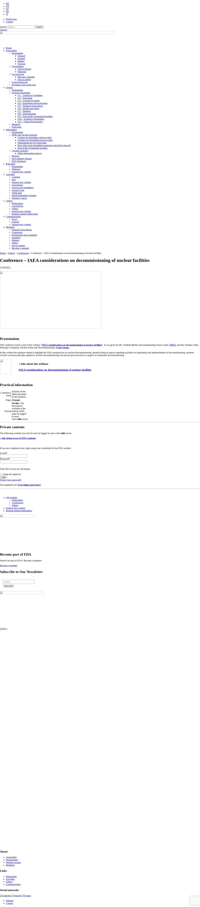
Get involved (18, 74)
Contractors (17, 232)
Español (21, 58)
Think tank (17, 193)
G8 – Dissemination (27, 114)
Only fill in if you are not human (15, 469)
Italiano (21, 61)
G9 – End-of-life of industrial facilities (35, 116)
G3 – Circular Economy (29, 100)
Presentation (17, 53)
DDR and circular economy (24, 135)
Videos (15, 208)
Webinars (16, 169)
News (14, 219)
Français (21, 64)
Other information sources (30, 153)
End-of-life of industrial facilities (32, 148)
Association (11, 50)
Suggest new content (21, 172)
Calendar (16, 177)
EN (7, 6)
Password (5, 459)
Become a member (26, 77)
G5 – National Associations (30, 106)
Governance (17, 185)
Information (11, 129)
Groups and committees (23, 187)
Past (14, 179)
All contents (11, 497)
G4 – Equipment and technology (33, 103)
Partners (15, 240)
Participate (16, 127)
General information (21, 92)
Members (10, 227)
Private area (11, 19)
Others (15, 243)
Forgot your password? (10, 480)
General (15, 222)
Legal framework (20, 82)
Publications (17, 203)
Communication (13, 216)
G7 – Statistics (24, 111)
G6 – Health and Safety (28, 108)
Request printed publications (25, 214)
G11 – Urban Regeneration (30, 121)
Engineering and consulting (24, 235)
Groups (9, 87)
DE (7, 3)
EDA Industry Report (22, 158)
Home (9, 48)
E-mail (3, 453)
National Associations (22, 230)
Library (9, 201)
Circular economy (20, 150)
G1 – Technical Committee (30, 95)
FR (7, 11)
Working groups (13, 862)
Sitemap (9, 900)
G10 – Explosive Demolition (31, 119)
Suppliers (16, 237)
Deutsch (21, 56)
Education (10, 164)
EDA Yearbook (19, 161)
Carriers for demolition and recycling (35, 137)
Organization (18, 66)
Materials (22, 71)
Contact (9, 21)
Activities (10, 174)
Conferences (17, 206)
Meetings (16, 124)
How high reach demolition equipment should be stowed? (44, 145)
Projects (15, 156)
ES (7, 9)
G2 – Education (25, 98)
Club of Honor (24, 69)
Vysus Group (62, 347)
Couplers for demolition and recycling (35, 140)
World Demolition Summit (24, 195)
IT (7, 14)
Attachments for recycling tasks (32, 143)
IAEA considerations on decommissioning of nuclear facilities (72, 345)
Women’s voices (19, 198)
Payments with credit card (24, 85)
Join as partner (24, 79)
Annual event (18, 190)
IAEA (173, 345)
